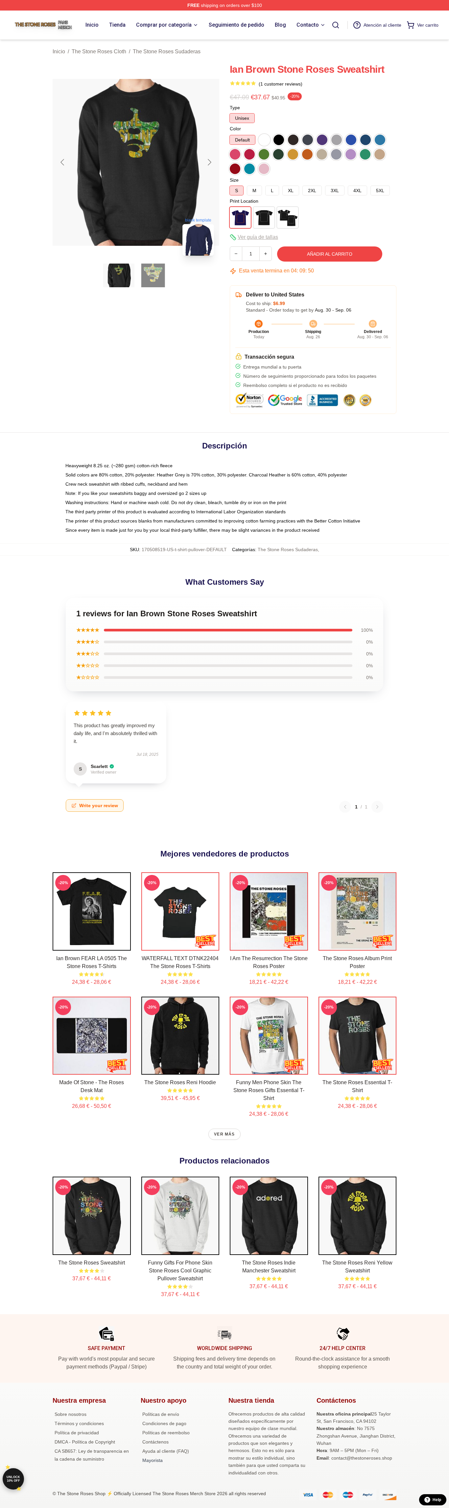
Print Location (244, 201)
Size (234, 180)
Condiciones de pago (164, 1423)
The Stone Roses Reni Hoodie (180, 1082)
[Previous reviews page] (345, 807)
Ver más (224, 1134)
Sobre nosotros (70, 1414)
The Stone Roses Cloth (99, 51)
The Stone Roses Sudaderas (167, 51)
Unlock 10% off (13, 1478)
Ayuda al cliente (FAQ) (165, 1451)
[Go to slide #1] (119, 275)
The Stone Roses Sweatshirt (91, 1262)
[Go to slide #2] (153, 275)
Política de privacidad (77, 1432)
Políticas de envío (160, 1414)
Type (235, 107)
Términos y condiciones (79, 1423)
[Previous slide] (63, 162)
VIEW (91, 944)
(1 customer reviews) (280, 84)
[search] (335, 25)
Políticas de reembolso (166, 1432)
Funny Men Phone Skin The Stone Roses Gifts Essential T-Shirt (268, 1090)
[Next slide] (209, 162)
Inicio (59, 51)
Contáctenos (155, 1441)
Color (235, 128)
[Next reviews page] (377, 807)
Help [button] (437, 1499)
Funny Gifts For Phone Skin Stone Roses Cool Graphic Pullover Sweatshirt (180, 1270)
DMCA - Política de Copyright (85, 1441)
